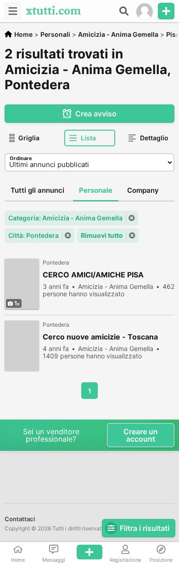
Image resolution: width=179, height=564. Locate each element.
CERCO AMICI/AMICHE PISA (93, 274)
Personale (95, 190)
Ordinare (21, 158)
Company (143, 190)
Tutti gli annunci (37, 190)
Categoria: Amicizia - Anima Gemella (65, 218)
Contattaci (20, 519)
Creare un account (140, 435)
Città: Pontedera (33, 235)
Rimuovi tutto (102, 235)
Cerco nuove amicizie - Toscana (100, 337)
